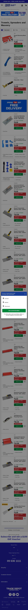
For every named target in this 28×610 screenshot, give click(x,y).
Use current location (14, 310)
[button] (14, 298)
